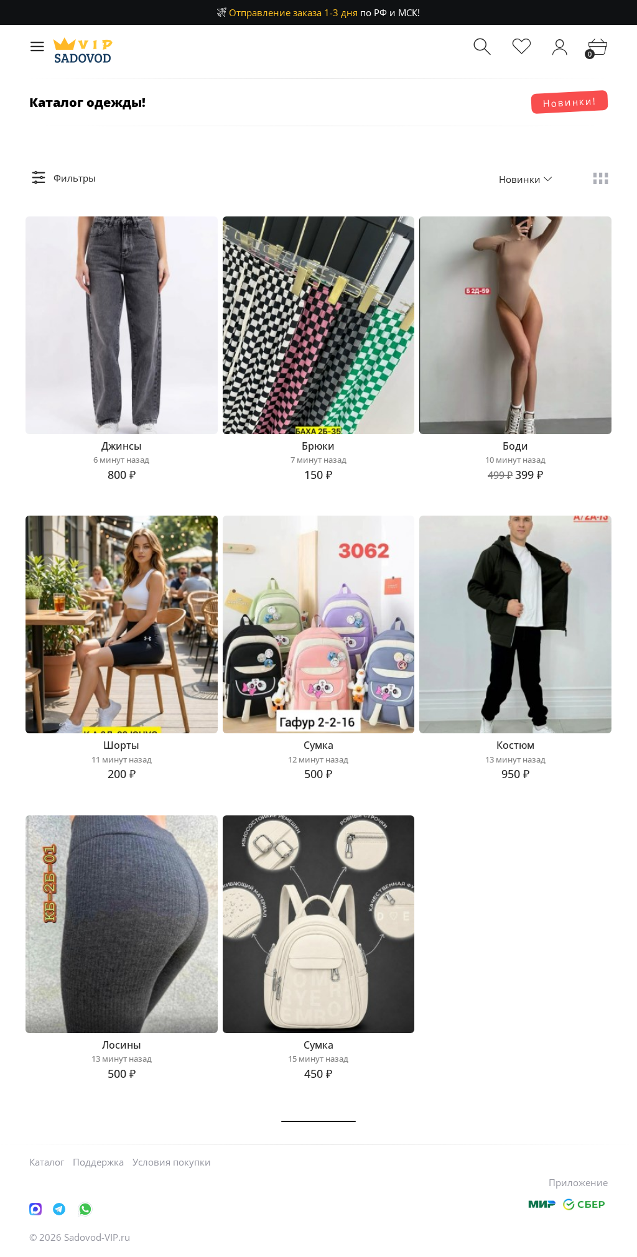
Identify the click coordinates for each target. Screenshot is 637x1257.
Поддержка (98, 1162)
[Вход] (560, 47)
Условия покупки (172, 1162)
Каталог (46, 1162)
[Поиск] (484, 47)
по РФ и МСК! (324, 12)
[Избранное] (522, 47)
